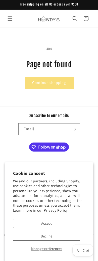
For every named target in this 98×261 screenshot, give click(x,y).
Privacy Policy (56, 210)
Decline (46, 236)
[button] (10, 18)
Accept (46, 223)
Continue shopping (49, 82)
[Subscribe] (74, 129)
